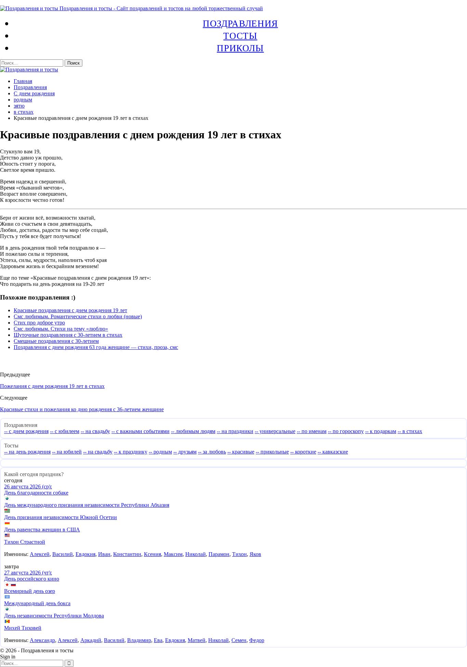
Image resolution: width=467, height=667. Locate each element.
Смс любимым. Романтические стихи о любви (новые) (78, 316)
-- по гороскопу (346, 431)
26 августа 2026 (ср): (28, 486)
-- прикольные (272, 452)
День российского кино (31, 579)
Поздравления (240, 23)
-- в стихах (410, 431)
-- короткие (303, 452)
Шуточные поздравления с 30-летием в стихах (68, 335)
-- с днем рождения (26, 431)
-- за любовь (212, 452)
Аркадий (90, 640)
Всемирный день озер (29, 591)
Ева (158, 640)
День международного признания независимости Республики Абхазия (86, 505)
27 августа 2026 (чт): (28, 572)
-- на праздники (235, 431)
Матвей (196, 640)
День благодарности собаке (36, 493)
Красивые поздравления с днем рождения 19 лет (70, 310)
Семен (238, 640)
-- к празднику (130, 452)
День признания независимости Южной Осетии (60, 517)
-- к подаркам (380, 431)
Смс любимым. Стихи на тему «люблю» (61, 329)
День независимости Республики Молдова (54, 616)
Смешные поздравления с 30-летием (56, 341)
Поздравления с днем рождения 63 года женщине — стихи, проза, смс (96, 347)
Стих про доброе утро (39, 322)
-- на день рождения (27, 452)
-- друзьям (185, 452)
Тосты (240, 35)
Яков (255, 554)
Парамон (219, 554)
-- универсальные (275, 431)
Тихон (239, 554)
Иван (104, 554)
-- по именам (311, 431)
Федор (256, 640)
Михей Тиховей (22, 628)
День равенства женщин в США (42, 529)
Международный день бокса (37, 603)
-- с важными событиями (140, 431)
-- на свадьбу (95, 431)
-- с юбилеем (64, 431)
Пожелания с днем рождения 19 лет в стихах (52, 386)
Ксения (152, 554)
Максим (173, 554)
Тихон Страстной (24, 542)
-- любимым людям (193, 431)
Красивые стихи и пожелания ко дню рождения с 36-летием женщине (82, 409)
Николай (195, 554)
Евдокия (85, 554)
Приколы (240, 48)
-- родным (160, 452)
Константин (127, 554)
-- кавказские (333, 452)
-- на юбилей (67, 452)
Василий (62, 554)
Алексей (40, 554)
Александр (42, 640)
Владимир (139, 640)
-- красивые (240, 452)
